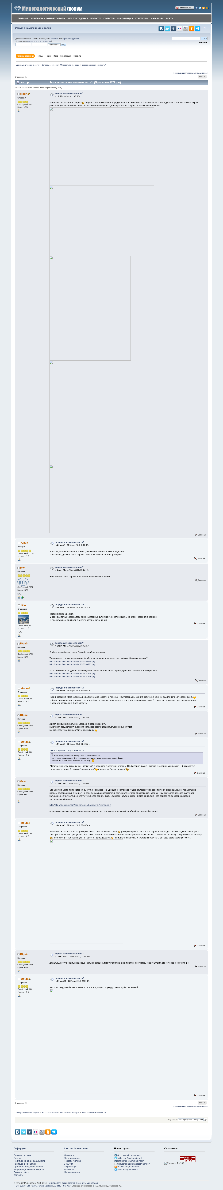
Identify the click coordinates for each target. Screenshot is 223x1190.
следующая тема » (199, 73)
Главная (23, 18)
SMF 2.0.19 (20, 1186)
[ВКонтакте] (196, 7)
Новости (95, 18)
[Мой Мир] (207, 7)
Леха (23, 781)
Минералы (69, 1155)
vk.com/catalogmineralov (129, 1155)
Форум (169, 18)
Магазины (157, 18)
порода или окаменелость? (69, 93)
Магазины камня (72, 1172)
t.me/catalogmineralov (127, 1169)
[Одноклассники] (204, 7)
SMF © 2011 (32, 1186)
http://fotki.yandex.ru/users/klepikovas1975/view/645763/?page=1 (80, 805)
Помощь (18, 1158)
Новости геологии (73, 1161)
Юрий (24, 542)
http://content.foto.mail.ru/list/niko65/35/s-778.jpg (72, 673)
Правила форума (22, 1155)
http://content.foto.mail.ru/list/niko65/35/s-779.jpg (72, 676)
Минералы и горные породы (48, 18)
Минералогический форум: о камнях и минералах (73, 1183)
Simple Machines (46, 1186)
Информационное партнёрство (29, 1169)
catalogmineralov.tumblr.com (130, 1161)
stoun (23, 93)
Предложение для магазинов (28, 1166)
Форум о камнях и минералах (33, 28)
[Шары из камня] (22, 597)
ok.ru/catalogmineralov (128, 1166)
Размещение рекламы (25, 1164)
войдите (54, 39)
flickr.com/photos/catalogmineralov (133, 1164)
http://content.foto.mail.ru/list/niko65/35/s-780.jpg (72, 661)
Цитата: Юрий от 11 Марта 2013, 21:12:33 (68, 750)
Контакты (18, 1175)
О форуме (20, 1148)
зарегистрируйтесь (70, 39)
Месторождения (78, 18)
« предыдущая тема (182, 73)
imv (22, 567)
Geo (23, 605)
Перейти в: (173, 1120)
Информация (125, 18)
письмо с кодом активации (39, 41)
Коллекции (141, 18)
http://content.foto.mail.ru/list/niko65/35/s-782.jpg (72, 664)
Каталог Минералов (76, 1148)
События (109, 18)
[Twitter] (200, 7)
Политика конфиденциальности (29, 1161)
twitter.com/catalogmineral (129, 1158)
